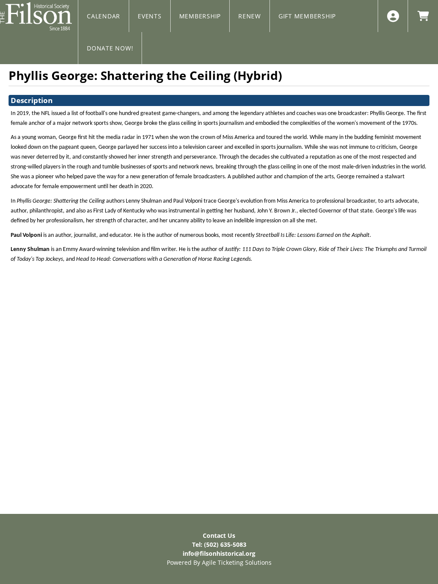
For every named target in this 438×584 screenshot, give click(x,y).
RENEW (249, 16)
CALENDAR (103, 16)
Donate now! (110, 48)
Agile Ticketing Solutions (237, 562)
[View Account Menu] (393, 16)
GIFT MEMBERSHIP (307, 16)
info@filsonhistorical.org (219, 553)
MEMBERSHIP (200, 16)
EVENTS (150, 16)
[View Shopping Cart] (423, 16)
